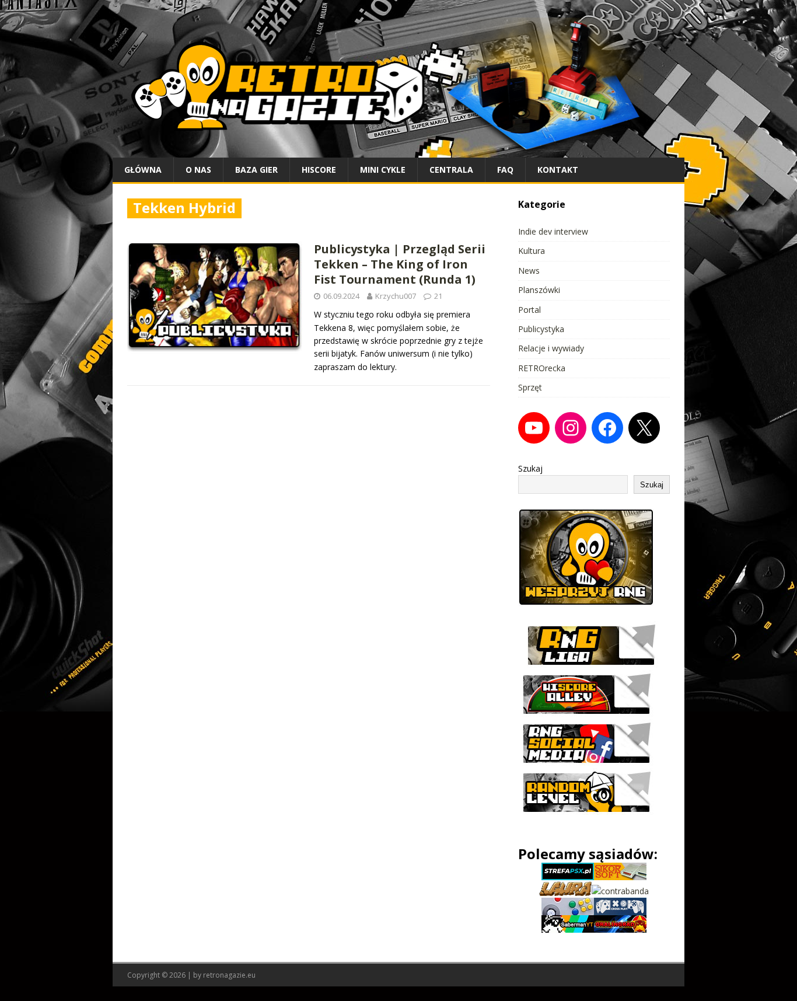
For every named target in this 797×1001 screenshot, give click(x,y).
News (529, 270)
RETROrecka (541, 368)
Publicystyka (541, 328)
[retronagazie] (398, 150)
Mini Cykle (383, 169)
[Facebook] (607, 428)
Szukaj (530, 468)
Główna (143, 169)
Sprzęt (530, 387)
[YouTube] (534, 428)
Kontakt (557, 169)
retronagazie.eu (229, 975)
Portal (529, 309)
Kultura (531, 250)
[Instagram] (570, 428)
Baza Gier (256, 169)
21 (438, 296)
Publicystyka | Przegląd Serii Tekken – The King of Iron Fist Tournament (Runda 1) (399, 264)
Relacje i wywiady (551, 348)
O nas (198, 169)
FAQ (505, 169)
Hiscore (319, 169)
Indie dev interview (553, 231)
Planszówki (539, 289)
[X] (644, 428)
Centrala (451, 169)
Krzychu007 (395, 296)
